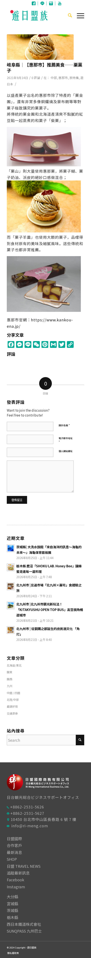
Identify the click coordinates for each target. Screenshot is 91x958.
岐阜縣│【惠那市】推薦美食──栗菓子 (44, 67)
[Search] (68, 15)
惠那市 (63, 77)
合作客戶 (14, 845)
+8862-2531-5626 (27, 806)
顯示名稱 (64, 425)
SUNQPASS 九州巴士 (24, 931)
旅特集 (74, 77)
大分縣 (12, 896)
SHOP (12, 859)
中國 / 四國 (13, 693)
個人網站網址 (66, 451)
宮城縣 (12, 903)
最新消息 (14, 852)
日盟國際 (14, 838)
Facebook (34, 3)
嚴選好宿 (12, 706)
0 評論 (36, 77)
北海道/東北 (14, 665)
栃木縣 (12, 917)
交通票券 (12, 713)
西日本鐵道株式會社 (24, 924)
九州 (9, 686)
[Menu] (78, 15)
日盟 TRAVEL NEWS (23, 866)
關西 (9, 679)
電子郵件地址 (66, 439)
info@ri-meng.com (29, 825)
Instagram (51, 3)
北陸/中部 (13, 700)
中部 (54, 77)
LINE (42, 3)
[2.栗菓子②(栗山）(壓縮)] (40, 47)
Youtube (60, 3)
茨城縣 (12, 910)
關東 (9, 672)
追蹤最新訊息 (18, 873)
